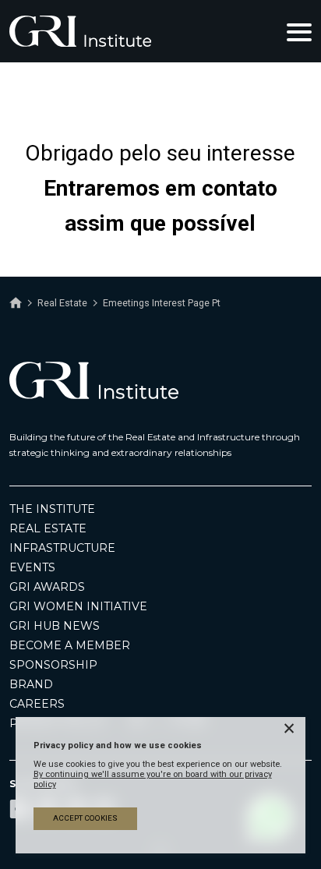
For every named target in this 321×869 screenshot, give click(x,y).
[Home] (15, 303)
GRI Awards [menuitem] (47, 587)
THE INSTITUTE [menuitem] (52, 509)
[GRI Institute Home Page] (80, 31)
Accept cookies (85, 818)
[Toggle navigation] (299, 31)
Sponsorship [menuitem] (53, 665)
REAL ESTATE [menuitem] (47, 528)
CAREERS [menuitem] (37, 704)
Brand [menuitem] (31, 684)
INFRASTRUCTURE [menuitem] (62, 548)
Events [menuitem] (32, 567)
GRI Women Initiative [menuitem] (78, 606)
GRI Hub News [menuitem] (54, 626)
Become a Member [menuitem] (69, 645)
